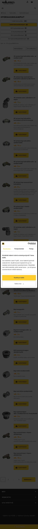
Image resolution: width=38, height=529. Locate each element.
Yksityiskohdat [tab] (19, 249)
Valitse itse (17, 283)
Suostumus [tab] (7, 249)
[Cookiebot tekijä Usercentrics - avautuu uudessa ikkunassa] (28, 243)
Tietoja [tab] (31, 249)
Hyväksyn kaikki (19, 277)
